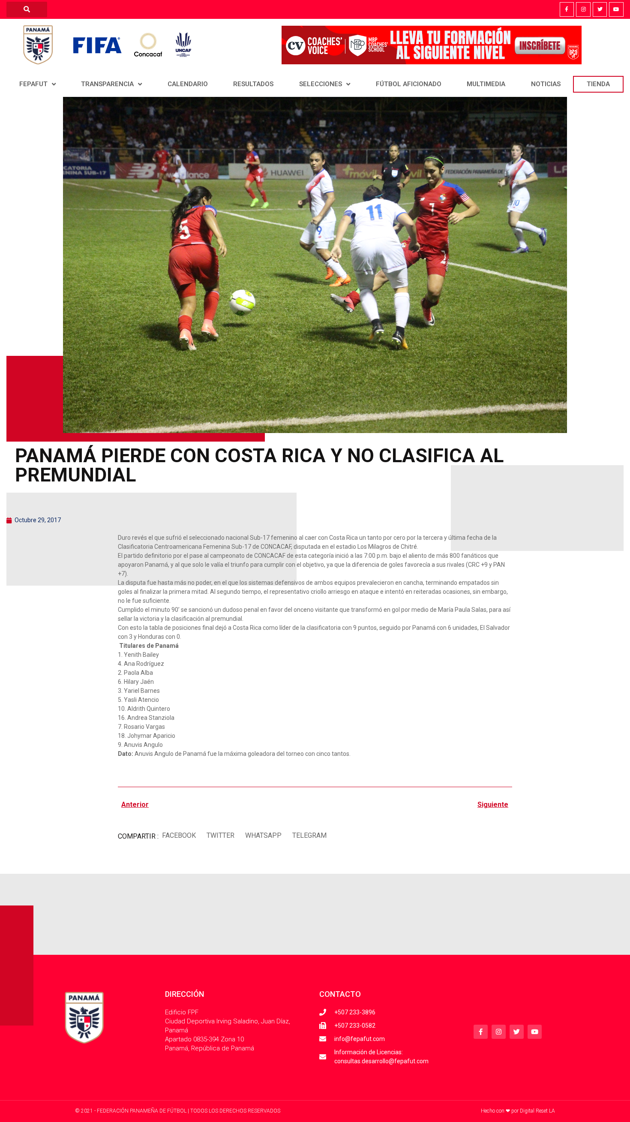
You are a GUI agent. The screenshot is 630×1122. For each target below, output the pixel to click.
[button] (179, 835)
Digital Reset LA (537, 1111)
